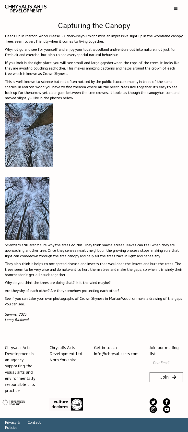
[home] (26, 8)
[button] (175, 8)
